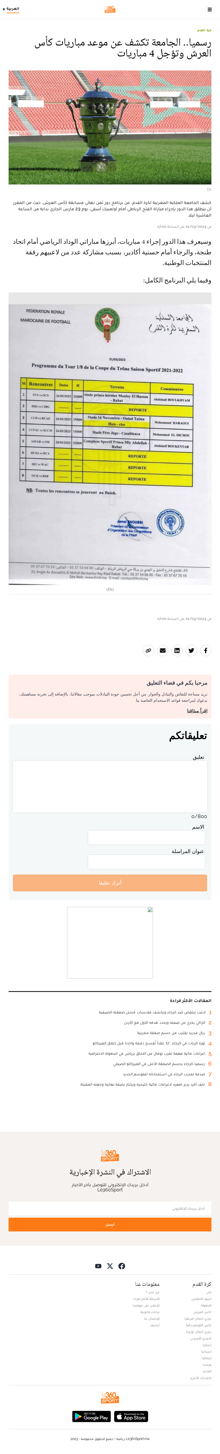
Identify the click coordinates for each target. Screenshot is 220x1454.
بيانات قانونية (150, 1312)
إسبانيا (206, 1351)
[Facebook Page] (121, 1266)
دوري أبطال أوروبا (198, 1332)
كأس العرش (202, 1312)
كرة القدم (204, 30)
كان (208, 1292)
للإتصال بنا (152, 1319)
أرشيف (155, 1325)
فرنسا (207, 1365)
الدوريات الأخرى (200, 1378)
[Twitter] (110, 1266)
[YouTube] (98, 1266)
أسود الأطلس (201, 1299)
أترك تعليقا (110, 883)
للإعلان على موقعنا (146, 1305)
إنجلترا (207, 1345)
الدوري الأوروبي (200, 1338)
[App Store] (131, 1416)
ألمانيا (207, 1371)
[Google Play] (91, 1416)
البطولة (206, 1305)
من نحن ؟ (153, 1292)
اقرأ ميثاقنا (197, 711)
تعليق (198, 757)
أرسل (110, 1224)
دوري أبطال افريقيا (197, 1319)
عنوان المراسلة (188, 851)
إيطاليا (206, 1358)
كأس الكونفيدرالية (198, 1325)
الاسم (198, 827)
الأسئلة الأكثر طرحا (146, 1299)
